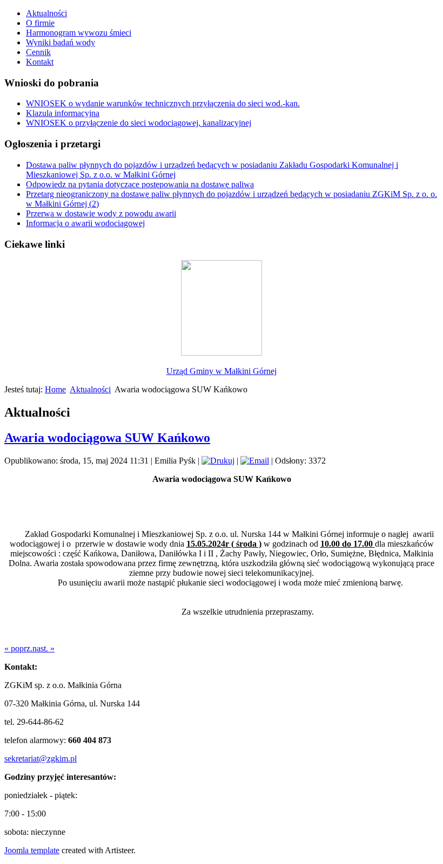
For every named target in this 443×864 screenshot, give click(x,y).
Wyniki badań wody (60, 42)
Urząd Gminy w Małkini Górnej (221, 371)
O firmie (40, 23)
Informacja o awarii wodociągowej (85, 223)
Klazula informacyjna (62, 113)
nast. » (43, 648)
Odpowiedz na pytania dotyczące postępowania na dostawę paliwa (140, 184)
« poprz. (18, 648)
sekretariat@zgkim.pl (40, 758)
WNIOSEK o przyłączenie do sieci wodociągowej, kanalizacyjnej (138, 122)
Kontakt (39, 61)
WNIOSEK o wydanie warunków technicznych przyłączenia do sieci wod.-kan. (163, 103)
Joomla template (31, 850)
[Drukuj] (218, 460)
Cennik (38, 52)
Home (55, 389)
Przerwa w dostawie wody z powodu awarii (101, 213)
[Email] (254, 460)
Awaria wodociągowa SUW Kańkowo (107, 438)
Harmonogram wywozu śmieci (78, 32)
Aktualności (46, 13)
